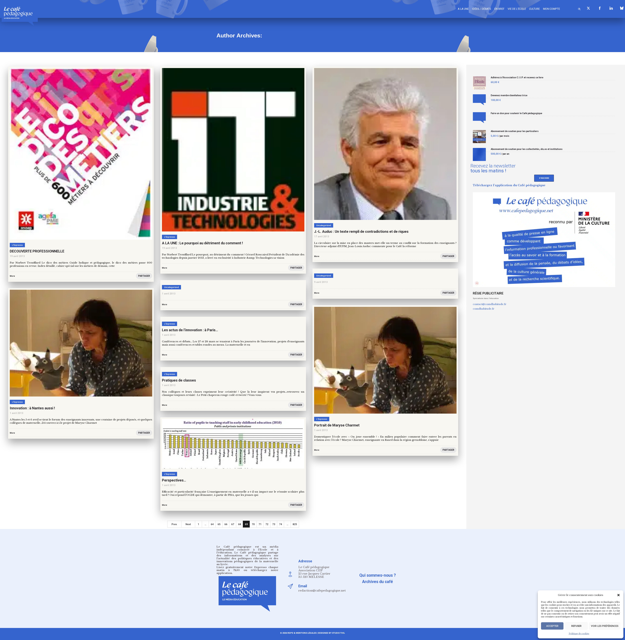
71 (260, 524)
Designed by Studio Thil (331, 633)
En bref (499, 8)
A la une (463, 8)
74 (280, 524)
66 (225, 524)
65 (219, 524)
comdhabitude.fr (483, 308)
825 (295, 524)
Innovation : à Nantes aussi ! (32, 408)
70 (253, 524)
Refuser (576, 626)
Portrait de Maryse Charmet (337, 425)
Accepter (552, 626)
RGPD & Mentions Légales (301, 633)
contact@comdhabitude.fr (489, 304)
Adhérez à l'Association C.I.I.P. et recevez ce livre (517, 77)
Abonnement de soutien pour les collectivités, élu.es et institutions (526, 149)
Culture (534, 8)
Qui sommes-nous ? (377, 575)
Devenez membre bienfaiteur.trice (509, 95)
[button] (618, 595)
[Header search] (579, 8)
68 (239, 524)
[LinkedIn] (611, 8)
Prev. (174, 524)
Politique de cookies (579, 633)
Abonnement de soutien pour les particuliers (515, 131)
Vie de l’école (517, 8)
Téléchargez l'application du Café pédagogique (509, 185)
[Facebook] (600, 8)
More (316, 293)
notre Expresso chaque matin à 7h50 (247, 569)
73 (273, 524)
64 (212, 524)
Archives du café (377, 581)
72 (266, 524)
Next (188, 524)
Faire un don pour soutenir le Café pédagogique (516, 113)
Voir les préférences (604, 626)
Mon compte (551, 8)
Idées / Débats (481, 8)
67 (232, 524)
